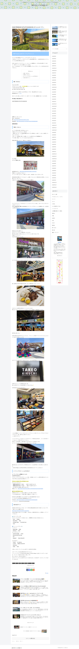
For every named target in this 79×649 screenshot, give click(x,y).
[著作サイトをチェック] (27, 570)
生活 (20, 563)
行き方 (23, 563)
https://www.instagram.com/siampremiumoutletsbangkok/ (27, 499)
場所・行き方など (26, 73)
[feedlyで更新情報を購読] (31, 570)
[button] (66, 48)
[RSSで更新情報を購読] (34, 570)
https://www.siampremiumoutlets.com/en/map (28, 171)
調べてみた (29, 563)
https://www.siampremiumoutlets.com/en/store (20, 510)
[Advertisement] (39, 16)
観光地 (26, 563)
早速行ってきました (27, 74)
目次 (29, 71)
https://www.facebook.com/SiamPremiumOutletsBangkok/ (27, 121)
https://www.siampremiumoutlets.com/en (21, 119)
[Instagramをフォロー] (29, 570)
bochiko (59, 242)
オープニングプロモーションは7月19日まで (31, 76)
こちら (20, 93)
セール (14, 563)
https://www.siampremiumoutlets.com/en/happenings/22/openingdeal (30, 488)
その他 (17, 563)
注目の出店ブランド (27, 77)
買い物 (33, 563)
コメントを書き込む (30, 638)
